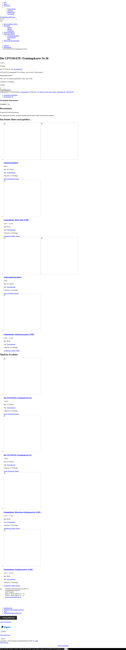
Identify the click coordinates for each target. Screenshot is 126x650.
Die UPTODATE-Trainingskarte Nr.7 (18, 455)
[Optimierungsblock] (65, 141)
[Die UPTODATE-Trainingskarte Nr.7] (65, 433)
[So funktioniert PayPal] (6, 628)
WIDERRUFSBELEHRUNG (13, 613)
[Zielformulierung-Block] (65, 255)
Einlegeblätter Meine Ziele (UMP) (16, 220)
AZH (36, 641)
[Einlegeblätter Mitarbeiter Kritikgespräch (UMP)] (65, 491)
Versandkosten (18, 69)
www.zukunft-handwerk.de (13, 597)
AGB (5, 611)
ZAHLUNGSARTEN (5, 622)
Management (25, 92)
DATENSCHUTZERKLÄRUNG (14, 610)
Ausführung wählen (9, 236)
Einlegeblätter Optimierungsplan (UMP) (19, 334)
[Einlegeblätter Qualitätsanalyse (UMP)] (65, 548)
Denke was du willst (46, 92)
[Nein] (68, 649)
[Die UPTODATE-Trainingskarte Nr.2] (65, 376)
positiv (54, 92)
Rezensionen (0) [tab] (8, 97)
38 (38, 92)
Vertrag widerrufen (8, 617)
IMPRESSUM (8, 608)
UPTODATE (70, 92)
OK (66, 649)
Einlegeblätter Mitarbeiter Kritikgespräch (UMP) (22, 512)
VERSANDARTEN (5, 635)
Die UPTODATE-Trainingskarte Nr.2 (18, 398)
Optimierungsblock (11, 163)
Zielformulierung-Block (12, 277)
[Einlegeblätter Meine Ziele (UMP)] (65, 198)
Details (17, 179)
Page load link (4, 642)
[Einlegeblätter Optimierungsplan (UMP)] (65, 313)
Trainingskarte (61, 92)
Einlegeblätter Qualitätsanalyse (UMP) (18, 569)
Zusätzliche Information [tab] (11, 95)
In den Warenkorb (5, 90)
